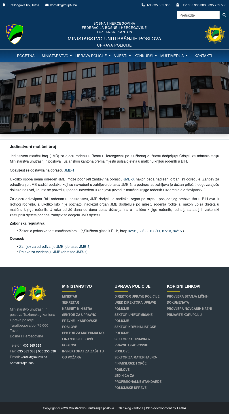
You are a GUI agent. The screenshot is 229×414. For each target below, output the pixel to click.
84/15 (177, 230)
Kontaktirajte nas (22, 362)
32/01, (133, 230)
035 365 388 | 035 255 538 (207, 5)
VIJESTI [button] (121, 55)
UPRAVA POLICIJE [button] (91, 55)
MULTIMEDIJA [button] (172, 55)
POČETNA (26, 55)
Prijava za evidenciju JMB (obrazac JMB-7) (53, 251)
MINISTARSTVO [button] (55, 55)
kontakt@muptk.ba (63, 5)
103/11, (155, 230)
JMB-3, (129, 179)
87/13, (167, 230)
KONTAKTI (203, 55)
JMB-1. (69, 170)
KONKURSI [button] (144, 55)
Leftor (181, 408)
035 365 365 (161, 5)
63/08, (143, 230)
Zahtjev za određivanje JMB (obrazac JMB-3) (55, 246)
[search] (224, 15)
